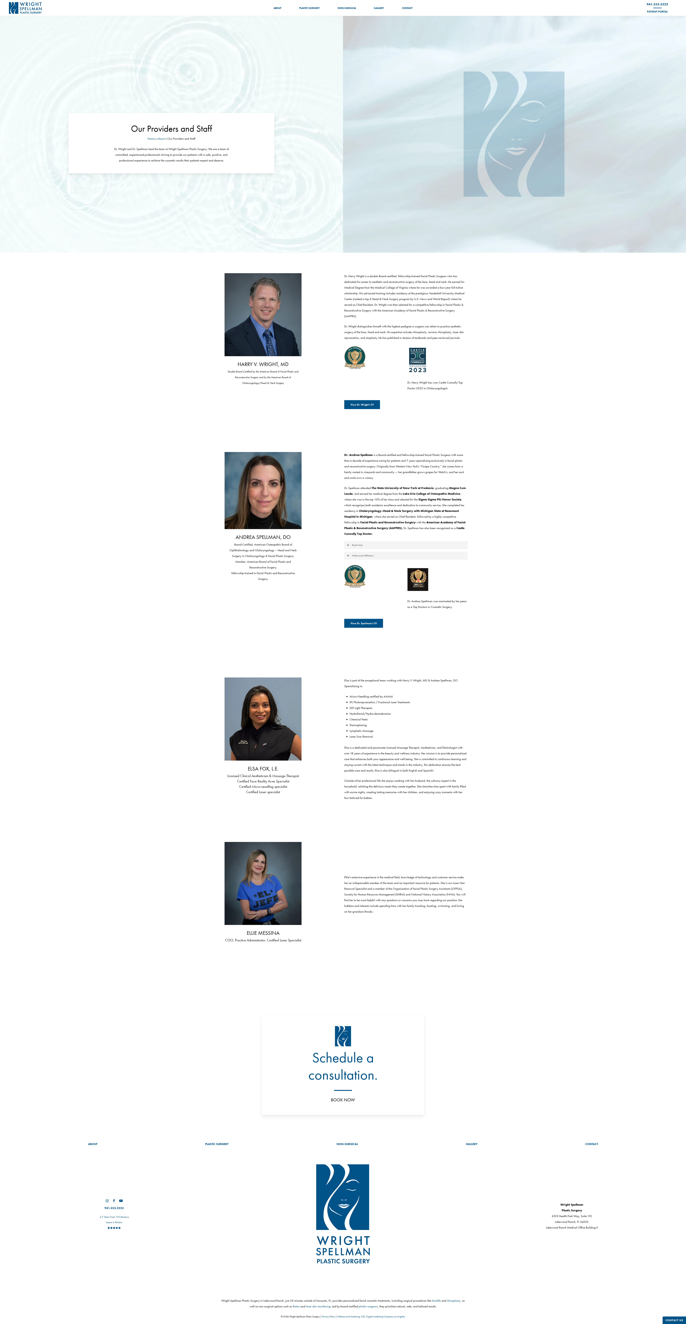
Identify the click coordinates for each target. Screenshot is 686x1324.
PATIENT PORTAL (657, 11)
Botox (296, 1306)
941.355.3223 (657, 4)
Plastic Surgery (217, 1144)
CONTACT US (674, 1320)
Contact (591, 1144)
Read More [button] (357, 545)
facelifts (436, 1301)
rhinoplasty (453, 1301)
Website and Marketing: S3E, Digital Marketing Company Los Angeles (371, 1316)
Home (151, 139)
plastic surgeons (368, 1306)
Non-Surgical (347, 1144)
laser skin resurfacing (318, 1306)
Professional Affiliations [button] (363, 555)
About (161, 139)
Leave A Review (114, 1222)
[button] (362, 404)
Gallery (472, 1144)
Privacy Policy (328, 1316)
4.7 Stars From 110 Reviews (114, 1217)
